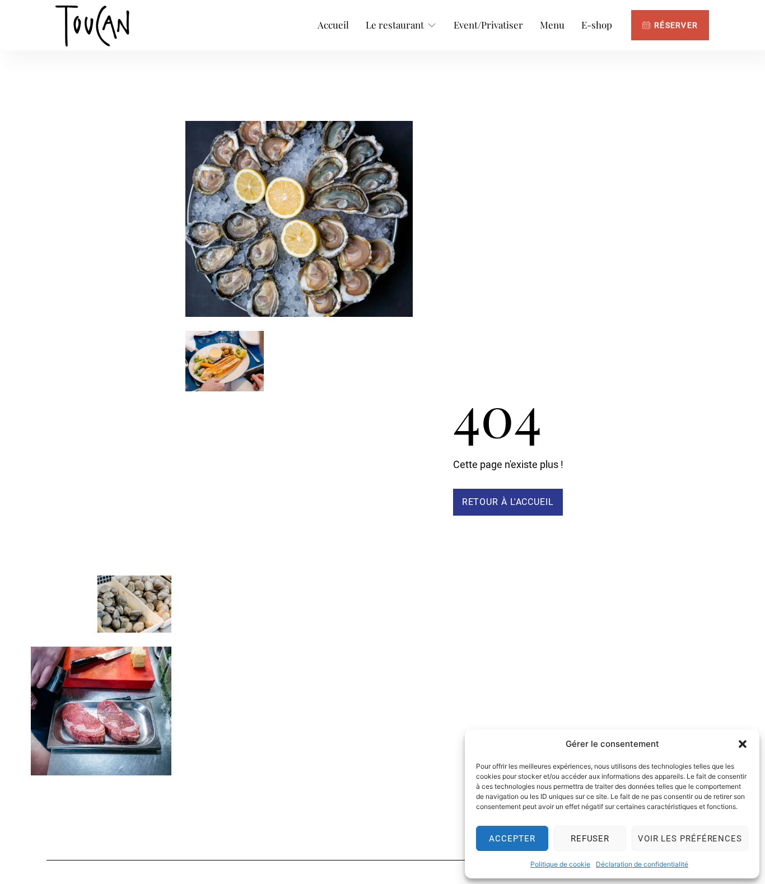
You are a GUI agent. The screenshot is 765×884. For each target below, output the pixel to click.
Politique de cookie (560, 864)
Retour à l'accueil (508, 502)
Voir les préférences (690, 839)
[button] (742, 744)
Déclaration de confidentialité (642, 864)
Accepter (512, 839)
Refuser (590, 839)
